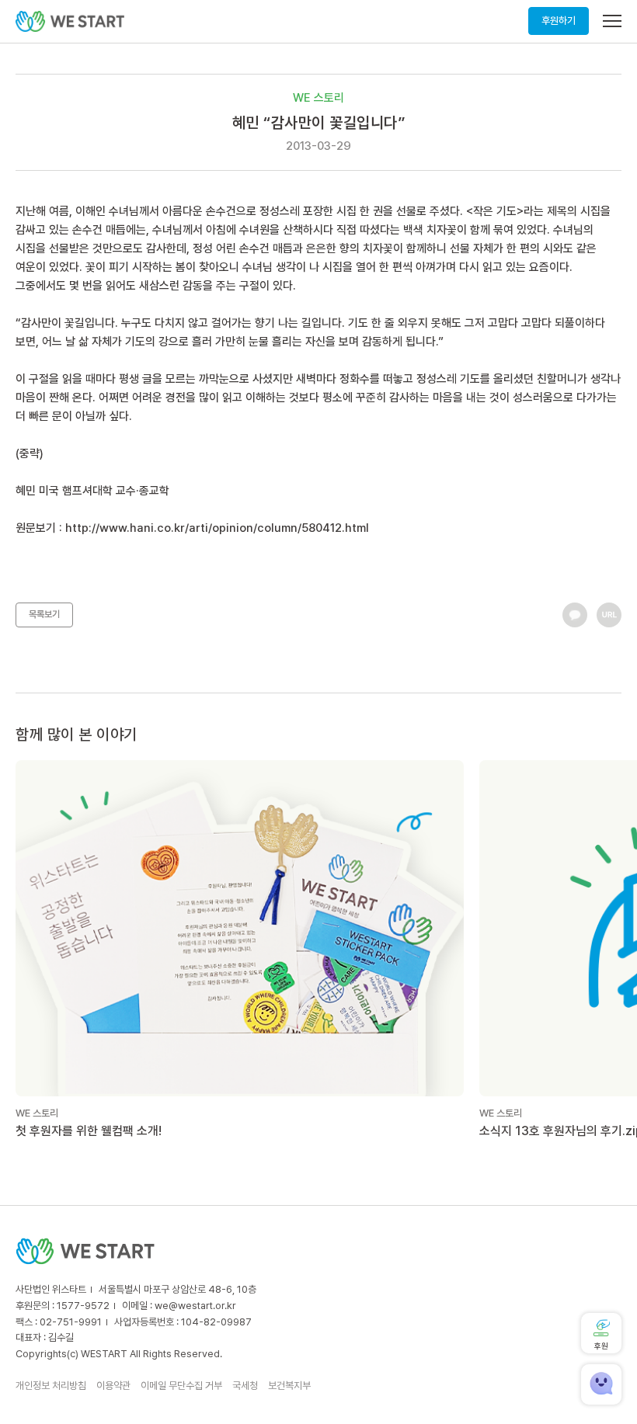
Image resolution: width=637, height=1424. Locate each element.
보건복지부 (289, 1385)
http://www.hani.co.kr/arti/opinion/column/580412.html (217, 528)
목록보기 (44, 614)
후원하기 (558, 20)
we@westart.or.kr (195, 1305)
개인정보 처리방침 (51, 1385)
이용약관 (113, 1385)
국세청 (245, 1385)
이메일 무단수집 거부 (181, 1385)
